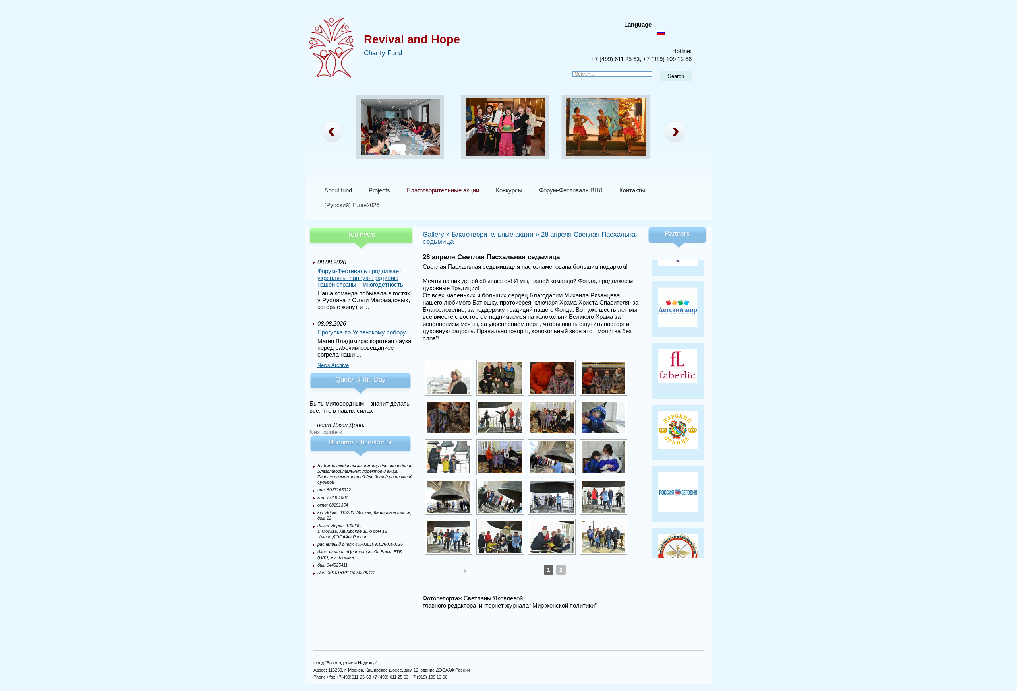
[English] (682, 32)
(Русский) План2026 (351, 205)
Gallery (433, 234)
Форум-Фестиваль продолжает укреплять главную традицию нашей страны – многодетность (360, 278)
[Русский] (661, 32)
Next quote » (325, 432)
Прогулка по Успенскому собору (361, 332)
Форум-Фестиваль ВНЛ (571, 190)
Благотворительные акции (443, 190)
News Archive (333, 365)
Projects (379, 190)
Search (676, 76)
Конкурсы (509, 190)
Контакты (632, 190)
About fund (338, 190)
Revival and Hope (412, 39)
